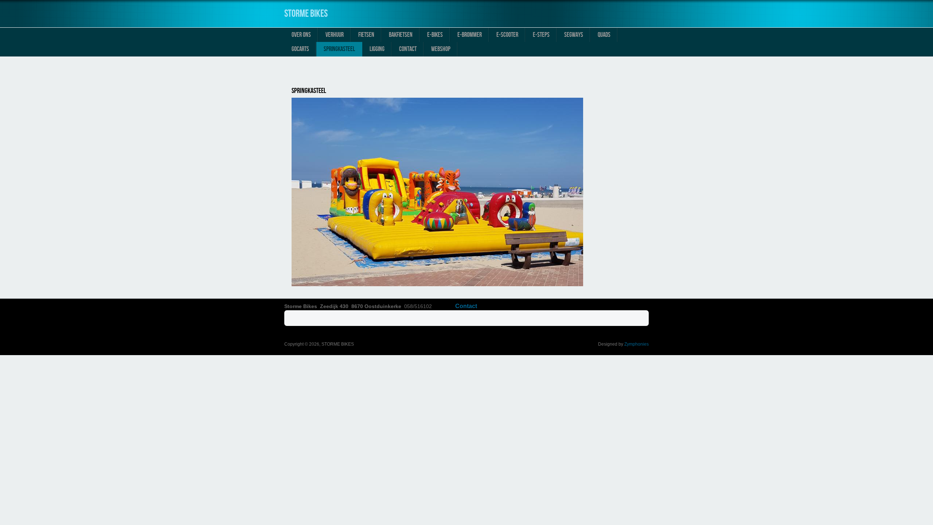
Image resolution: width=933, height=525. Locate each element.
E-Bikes (435, 35)
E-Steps (541, 35)
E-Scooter (507, 35)
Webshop (440, 49)
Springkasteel (339, 49)
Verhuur (334, 35)
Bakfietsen (401, 35)
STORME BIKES (306, 14)
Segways (573, 35)
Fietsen (366, 35)
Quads (604, 35)
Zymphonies (636, 344)
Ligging (377, 49)
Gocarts (300, 49)
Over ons (301, 35)
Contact (408, 49)
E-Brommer (469, 35)
